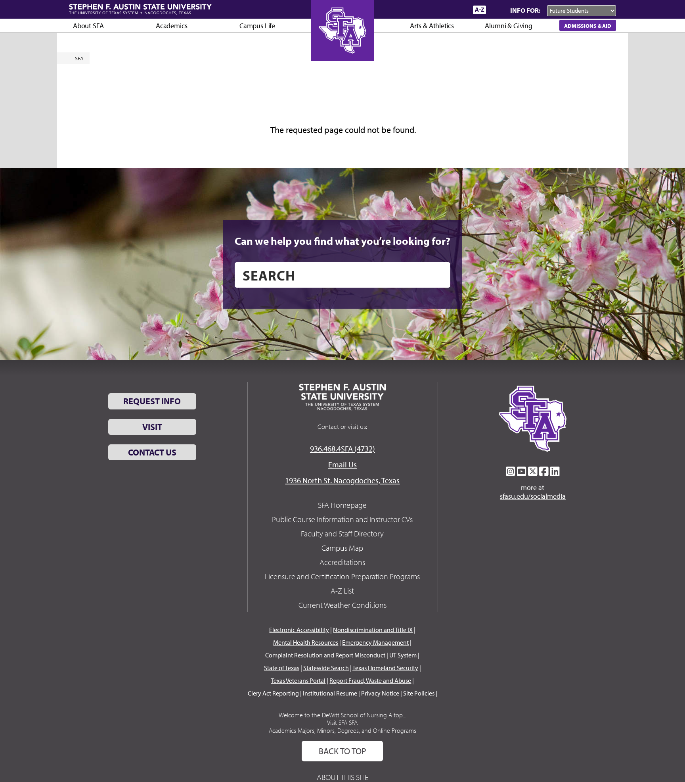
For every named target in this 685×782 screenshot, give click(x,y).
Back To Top (342, 751)
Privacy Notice (380, 693)
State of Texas (281, 668)
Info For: (525, 10)
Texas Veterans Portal (298, 680)
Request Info (152, 401)
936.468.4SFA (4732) (342, 448)
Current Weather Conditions (342, 605)
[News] (421, 9)
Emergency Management (375, 642)
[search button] (438, 275)
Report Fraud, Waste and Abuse (370, 680)
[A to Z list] (479, 9)
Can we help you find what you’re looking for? (342, 240)
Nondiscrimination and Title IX (373, 630)
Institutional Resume (330, 693)
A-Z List (342, 591)
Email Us (342, 464)
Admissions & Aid (587, 25)
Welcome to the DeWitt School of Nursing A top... (342, 715)
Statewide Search (326, 668)
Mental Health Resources (305, 642)
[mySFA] (457, 10)
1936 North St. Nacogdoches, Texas (342, 480)
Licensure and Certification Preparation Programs (342, 576)
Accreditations (342, 562)
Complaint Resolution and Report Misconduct (325, 655)
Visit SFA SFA (342, 722)
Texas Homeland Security (385, 668)
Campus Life (257, 25)
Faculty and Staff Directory (342, 533)
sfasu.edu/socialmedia (533, 496)
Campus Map (342, 548)
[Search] (496, 10)
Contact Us (152, 452)
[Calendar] (437, 9)
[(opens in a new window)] (510, 471)
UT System (403, 655)
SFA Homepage (342, 505)
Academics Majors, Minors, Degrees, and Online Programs (342, 730)
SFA (79, 58)
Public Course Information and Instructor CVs (342, 519)
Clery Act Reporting (273, 693)
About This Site (342, 777)
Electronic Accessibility (299, 630)
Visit (152, 426)
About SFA (88, 25)
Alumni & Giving (508, 25)
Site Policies (418, 693)
